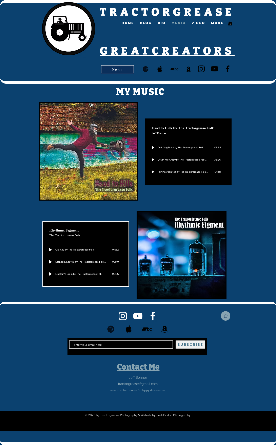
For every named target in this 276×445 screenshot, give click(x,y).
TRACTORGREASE (167, 12)
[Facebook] (227, 68)
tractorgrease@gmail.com (138, 384)
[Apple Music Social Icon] (160, 69)
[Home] (225, 316)
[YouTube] (214, 68)
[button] (230, 23)
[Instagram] (201, 68)
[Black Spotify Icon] (145, 69)
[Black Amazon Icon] (188, 69)
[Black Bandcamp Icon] (174, 69)
